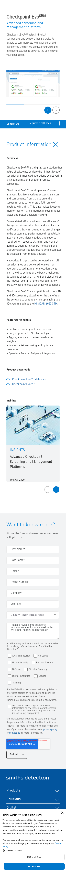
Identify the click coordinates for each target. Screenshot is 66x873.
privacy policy (50, 729)
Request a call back (40, 123)
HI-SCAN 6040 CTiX (45, 304)
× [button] (62, 813)
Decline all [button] (34, 856)
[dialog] (33, 841)
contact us (14, 733)
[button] (33, 850)
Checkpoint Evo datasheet (29, 379)
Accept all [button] (34, 866)
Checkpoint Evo (23, 384)
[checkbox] (32, 668)
